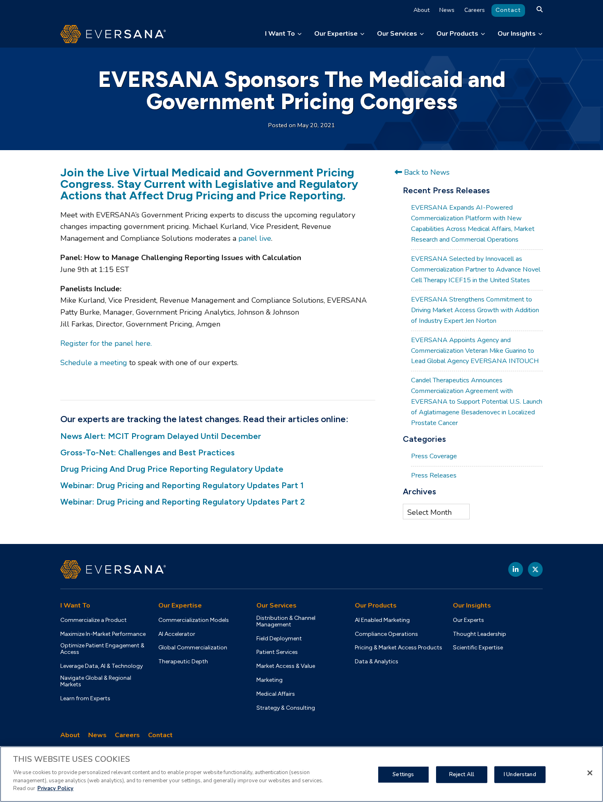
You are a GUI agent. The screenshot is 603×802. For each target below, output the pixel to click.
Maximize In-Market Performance (103, 634)
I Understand (520, 774)
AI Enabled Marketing (382, 620)
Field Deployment (279, 638)
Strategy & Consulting (285, 708)
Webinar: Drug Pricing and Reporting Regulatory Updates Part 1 (182, 485)
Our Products (457, 33)
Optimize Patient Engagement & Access (102, 649)
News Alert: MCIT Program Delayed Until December (160, 436)
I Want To (280, 33)
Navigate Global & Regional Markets (95, 681)
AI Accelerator (176, 634)
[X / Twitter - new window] (535, 569)
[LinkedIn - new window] (515, 569)
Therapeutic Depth (183, 661)
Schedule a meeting (93, 363)
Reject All (461, 774)
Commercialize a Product (93, 620)
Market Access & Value (285, 666)
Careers (474, 10)
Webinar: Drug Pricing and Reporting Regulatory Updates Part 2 (182, 502)
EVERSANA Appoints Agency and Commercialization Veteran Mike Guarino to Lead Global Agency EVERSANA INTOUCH (475, 351)
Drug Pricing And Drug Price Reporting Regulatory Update (171, 469)
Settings (403, 774)
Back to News (426, 172)
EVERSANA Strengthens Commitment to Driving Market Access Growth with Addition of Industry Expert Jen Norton (475, 310)
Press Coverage (434, 456)
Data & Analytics (376, 661)
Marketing (269, 680)
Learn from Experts (85, 698)
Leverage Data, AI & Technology (101, 666)
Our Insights (517, 33)
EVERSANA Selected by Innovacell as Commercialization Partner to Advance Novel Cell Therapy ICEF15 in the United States (475, 269)
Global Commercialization (192, 647)
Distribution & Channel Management (285, 621)
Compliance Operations (386, 634)
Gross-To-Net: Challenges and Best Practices (147, 452)
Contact (508, 10)
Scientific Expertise (478, 647)
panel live (254, 238)
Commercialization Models (193, 620)
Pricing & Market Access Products (398, 647)
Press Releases (434, 475)
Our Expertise (336, 33)
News (447, 10)
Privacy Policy (55, 788)
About (421, 10)
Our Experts (468, 620)
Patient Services (277, 652)
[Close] (590, 773)
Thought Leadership (479, 634)
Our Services (397, 33)
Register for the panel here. (106, 343)
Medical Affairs (275, 694)
